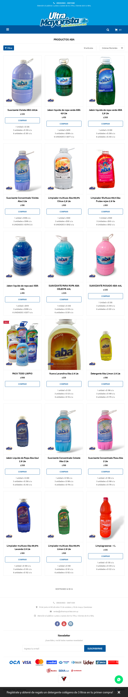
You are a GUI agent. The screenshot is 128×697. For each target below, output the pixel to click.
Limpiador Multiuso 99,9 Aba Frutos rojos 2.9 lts (105, 199)
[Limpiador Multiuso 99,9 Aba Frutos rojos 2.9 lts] (105, 168)
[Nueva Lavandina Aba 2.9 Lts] (64, 344)
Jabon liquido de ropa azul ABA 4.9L (22, 287)
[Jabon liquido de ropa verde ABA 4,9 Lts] (64, 80)
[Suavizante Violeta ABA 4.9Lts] (22, 80)
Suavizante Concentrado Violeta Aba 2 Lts (22, 199)
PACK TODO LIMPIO (22, 373)
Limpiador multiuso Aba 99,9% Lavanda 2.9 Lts (22, 547)
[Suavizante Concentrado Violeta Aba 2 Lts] (22, 168)
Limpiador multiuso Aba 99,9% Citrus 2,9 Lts (64, 199)
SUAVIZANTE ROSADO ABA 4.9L (105, 285)
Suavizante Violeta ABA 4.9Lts (23, 109)
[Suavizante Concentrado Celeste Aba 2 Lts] (64, 428)
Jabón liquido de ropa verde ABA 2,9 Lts (105, 111)
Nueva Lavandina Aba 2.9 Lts (63, 373)
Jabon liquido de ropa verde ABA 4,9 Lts (63, 111)
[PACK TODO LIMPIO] (22, 344)
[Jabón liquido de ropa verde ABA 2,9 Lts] (105, 80)
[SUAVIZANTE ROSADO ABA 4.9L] (105, 256)
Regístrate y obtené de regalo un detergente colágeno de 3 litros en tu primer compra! (60, 692)
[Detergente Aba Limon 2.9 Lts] (105, 344)
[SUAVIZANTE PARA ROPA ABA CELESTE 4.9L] (64, 256)
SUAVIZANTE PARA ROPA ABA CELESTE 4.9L (64, 287)
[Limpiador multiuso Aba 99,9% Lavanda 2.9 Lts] (22, 516)
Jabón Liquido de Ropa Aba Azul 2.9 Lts (22, 459)
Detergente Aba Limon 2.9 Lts (105, 373)
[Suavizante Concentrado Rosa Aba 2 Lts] (105, 428)
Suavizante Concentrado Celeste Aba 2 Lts (64, 459)
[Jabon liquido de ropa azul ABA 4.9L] (22, 256)
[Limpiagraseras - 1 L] (105, 516)
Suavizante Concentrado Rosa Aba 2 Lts (105, 459)
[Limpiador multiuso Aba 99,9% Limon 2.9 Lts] (64, 516)
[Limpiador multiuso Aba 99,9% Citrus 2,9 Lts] (64, 168)
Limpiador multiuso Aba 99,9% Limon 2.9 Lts (64, 547)
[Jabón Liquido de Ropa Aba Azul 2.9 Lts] (22, 428)
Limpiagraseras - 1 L (106, 545)
